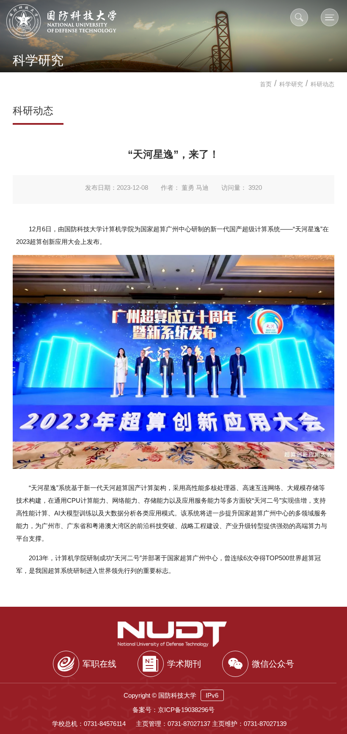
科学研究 (291, 84)
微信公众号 (273, 663)
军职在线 (99, 663)
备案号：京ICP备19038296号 (173, 709)
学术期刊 (184, 663)
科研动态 (322, 84)
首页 (266, 84)
